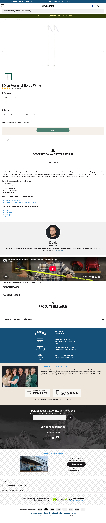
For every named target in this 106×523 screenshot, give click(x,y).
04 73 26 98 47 (59, 251)
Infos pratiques (12, 490)
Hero (6, 210)
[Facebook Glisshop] (48, 438)
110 (12, 115)
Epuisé (53, 130)
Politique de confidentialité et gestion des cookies (59, 513)
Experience (8, 212)
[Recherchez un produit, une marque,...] (102, 11)
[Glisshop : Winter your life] (48, 6)
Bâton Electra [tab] (53, 163)
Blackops (8, 215)
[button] (53, 287)
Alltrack (7, 217)
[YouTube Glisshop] (57, 438)
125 (35, 115)
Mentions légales (36, 513)
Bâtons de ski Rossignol (12, 200)
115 (20, 115)
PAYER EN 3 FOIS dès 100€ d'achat (22, 1)
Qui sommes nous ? (14, 486)
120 (27, 115)
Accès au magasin (76, 464)
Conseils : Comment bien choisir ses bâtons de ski (20, 202)
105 (5, 115)
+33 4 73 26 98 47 (69, 392)
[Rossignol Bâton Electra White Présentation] (53, 46)
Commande (9, 481)
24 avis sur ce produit (16, 88)
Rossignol (7, 82)
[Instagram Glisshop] (53, 438)
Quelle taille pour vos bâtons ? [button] (17, 319)
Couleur (7, 93)
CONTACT (40, 393)
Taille (5, 110)
